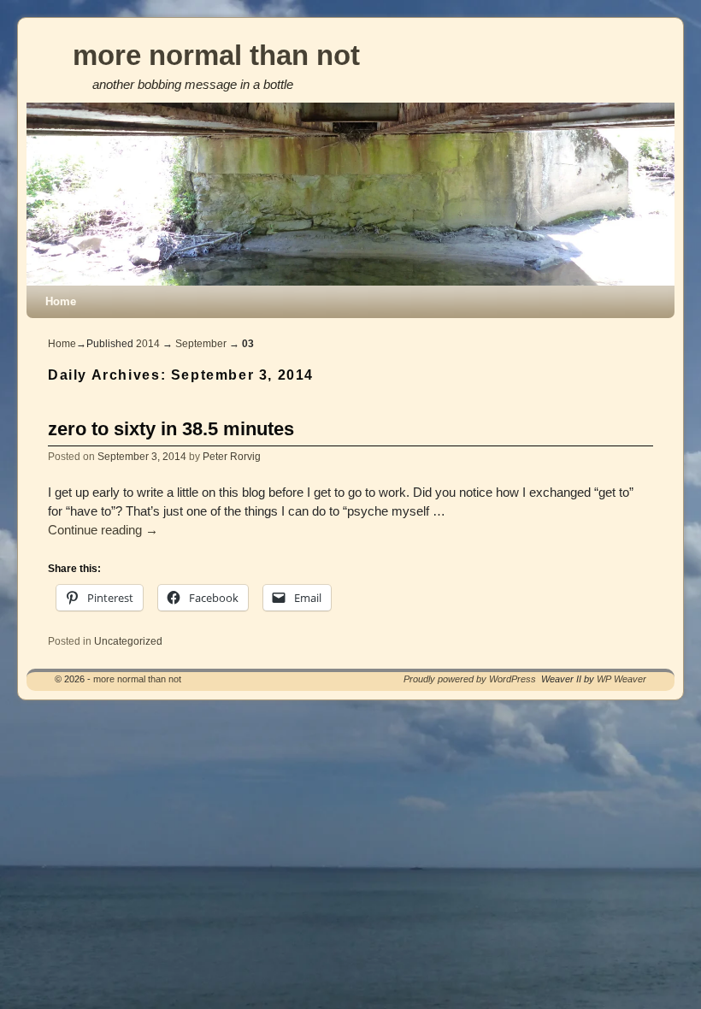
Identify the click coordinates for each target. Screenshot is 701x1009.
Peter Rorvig (232, 456)
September (201, 344)
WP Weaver (621, 679)
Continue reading (103, 530)
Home (60, 301)
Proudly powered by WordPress (470, 679)
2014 (148, 344)
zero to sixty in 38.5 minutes (171, 429)
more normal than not (216, 55)
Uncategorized (128, 640)
